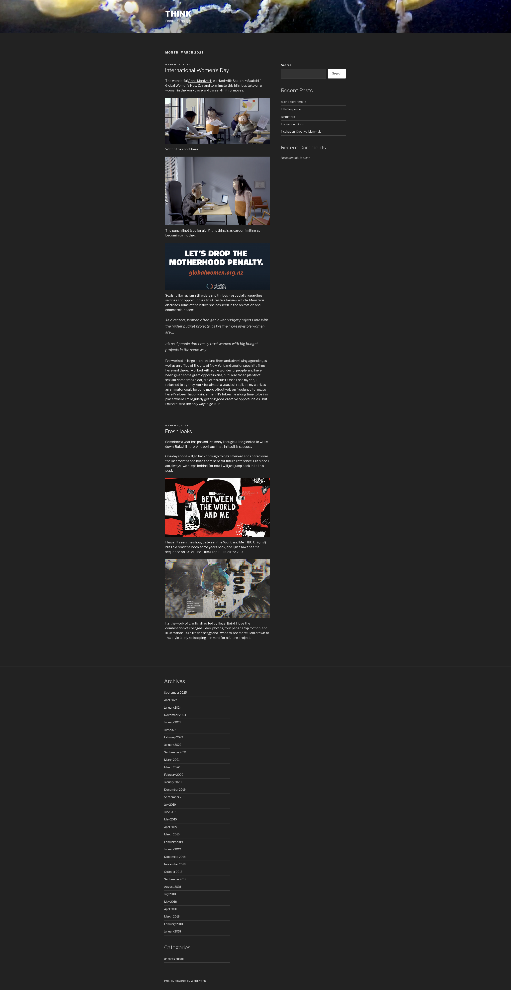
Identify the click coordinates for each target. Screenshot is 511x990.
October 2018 (173, 871)
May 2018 (170, 901)
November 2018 (175, 864)
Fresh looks (178, 431)
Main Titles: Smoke (293, 101)
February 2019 (173, 842)
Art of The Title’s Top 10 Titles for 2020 (214, 552)
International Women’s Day (197, 70)
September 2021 (175, 752)
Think (178, 14)
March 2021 (171, 759)
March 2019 (172, 834)
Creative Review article (230, 300)
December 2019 (175, 789)
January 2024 (172, 707)
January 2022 (172, 744)
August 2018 (172, 886)
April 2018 (170, 909)
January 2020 (173, 782)
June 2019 (170, 812)
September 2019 (175, 797)
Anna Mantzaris (200, 81)
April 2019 (170, 827)
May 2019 (170, 819)
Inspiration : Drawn (293, 124)
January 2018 (172, 931)
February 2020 (173, 774)
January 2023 (172, 722)
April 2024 (170, 700)
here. (195, 149)
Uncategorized (174, 958)
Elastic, (194, 623)
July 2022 (170, 730)
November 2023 (175, 715)
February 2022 (173, 737)
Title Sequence (291, 109)
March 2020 (172, 767)
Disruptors (288, 116)
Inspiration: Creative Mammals (301, 131)
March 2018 (172, 916)
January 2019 (172, 849)
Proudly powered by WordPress (185, 980)
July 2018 (170, 894)
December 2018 (175, 856)
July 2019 (170, 804)
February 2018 (173, 924)
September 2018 (175, 879)
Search (286, 65)
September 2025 (175, 692)
